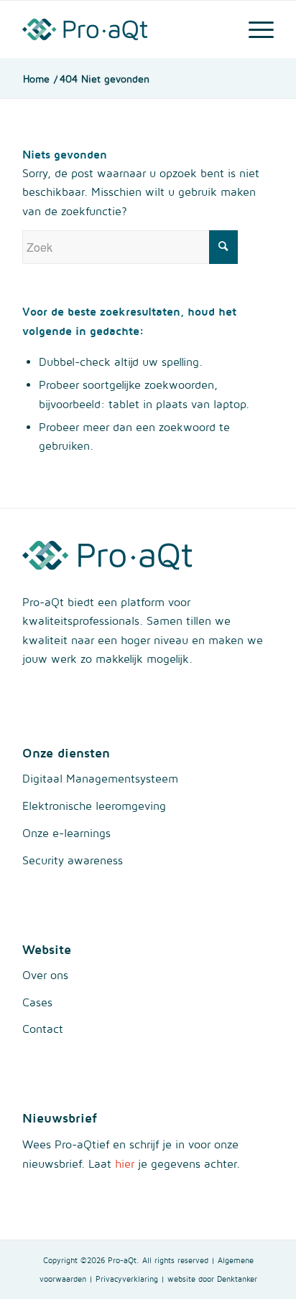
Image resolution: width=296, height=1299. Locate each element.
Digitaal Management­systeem (100, 778)
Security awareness (72, 860)
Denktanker (237, 1278)
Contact (42, 1028)
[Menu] (254, 29)
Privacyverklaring (127, 1278)
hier (124, 1163)
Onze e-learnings (66, 832)
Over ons (45, 974)
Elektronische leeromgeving (94, 805)
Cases (37, 1002)
